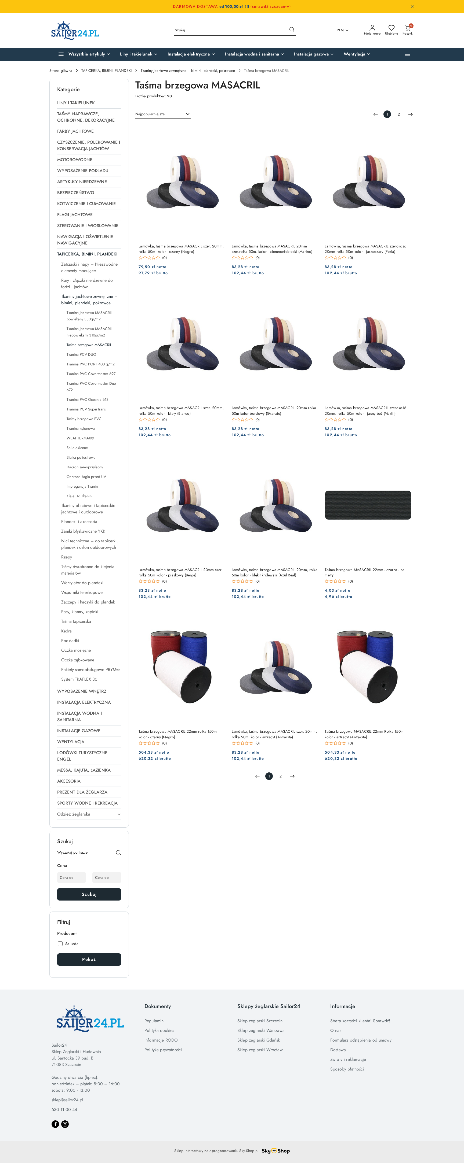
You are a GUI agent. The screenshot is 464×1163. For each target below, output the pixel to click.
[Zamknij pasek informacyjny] (412, 6)
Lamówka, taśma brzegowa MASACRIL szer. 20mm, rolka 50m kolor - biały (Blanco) (181, 410)
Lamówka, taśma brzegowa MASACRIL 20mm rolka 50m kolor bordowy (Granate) (274, 410)
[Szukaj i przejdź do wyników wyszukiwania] (292, 30)
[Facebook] (55, 1124)
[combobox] (163, 114)
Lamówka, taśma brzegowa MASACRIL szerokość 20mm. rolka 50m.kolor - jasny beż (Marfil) (365, 410)
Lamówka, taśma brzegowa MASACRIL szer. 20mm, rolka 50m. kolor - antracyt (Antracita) (274, 734)
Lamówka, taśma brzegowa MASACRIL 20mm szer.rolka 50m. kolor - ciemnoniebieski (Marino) (272, 248)
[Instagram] (65, 1124)
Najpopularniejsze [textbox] (150, 114)
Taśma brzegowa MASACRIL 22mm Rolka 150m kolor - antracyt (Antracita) (364, 734)
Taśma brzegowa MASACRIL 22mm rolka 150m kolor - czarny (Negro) (178, 734)
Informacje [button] (342, 1006)
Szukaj (89, 894)
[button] (407, 54)
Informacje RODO (161, 1040)
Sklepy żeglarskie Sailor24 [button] (268, 1006)
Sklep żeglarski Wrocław (260, 1050)
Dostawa (338, 1050)
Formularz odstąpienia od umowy (361, 1040)
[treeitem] (89, 103)
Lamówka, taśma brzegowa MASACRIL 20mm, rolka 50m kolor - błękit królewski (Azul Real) (274, 572)
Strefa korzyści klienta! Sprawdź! (360, 1021)
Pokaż (89, 959)
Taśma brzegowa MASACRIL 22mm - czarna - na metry (364, 572)
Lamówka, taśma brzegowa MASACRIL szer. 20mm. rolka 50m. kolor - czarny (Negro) (181, 248)
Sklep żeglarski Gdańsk (258, 1040)
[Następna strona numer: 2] (411, 114)
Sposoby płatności (347, 1069)
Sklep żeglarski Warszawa (261, 1030)
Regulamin (154, 1021)
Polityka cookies (159, 1030)
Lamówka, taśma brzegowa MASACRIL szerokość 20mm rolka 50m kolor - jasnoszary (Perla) (365, 248)
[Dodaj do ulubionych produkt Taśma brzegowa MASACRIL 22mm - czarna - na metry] (405, 454)
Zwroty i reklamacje (348, 1059)
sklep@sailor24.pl (67, 1100)
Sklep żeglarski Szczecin (259, 1021)
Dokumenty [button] (157, 1006)
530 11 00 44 (64, 1109)
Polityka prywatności (163, 1050)
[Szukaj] (118, 853)
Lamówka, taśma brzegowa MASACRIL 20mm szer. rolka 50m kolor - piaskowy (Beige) (181, 572)
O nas (335, 1030)
